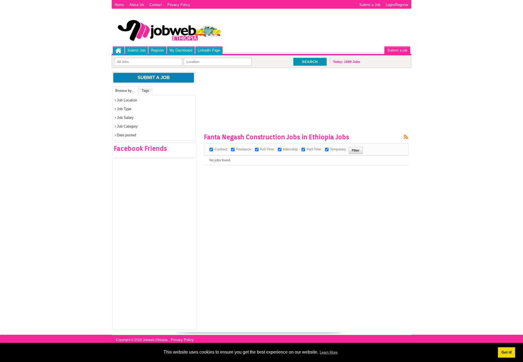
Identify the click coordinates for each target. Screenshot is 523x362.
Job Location (127, 100)
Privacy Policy (178, 5)
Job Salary (125, 118)
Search (310, 62)
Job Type (124, 109)
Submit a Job (369, 5)
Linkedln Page (209, 50)
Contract (221, 149)
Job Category (127, 126)
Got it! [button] (506, 352)
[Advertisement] (303, 87)
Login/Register (397, 5)
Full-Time (267, 149)
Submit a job (397, 50)
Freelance (243, 149)
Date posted (126, 135)
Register (157, 50)
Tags (145, 91)
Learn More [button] (328, 352)
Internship (290, 149)
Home (119, 5)
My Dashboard (180, 50)
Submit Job (136, 50)
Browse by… (125, 91)
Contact (156, 5)
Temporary (338, 149)
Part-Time (314, 149)
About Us (136, 5)
